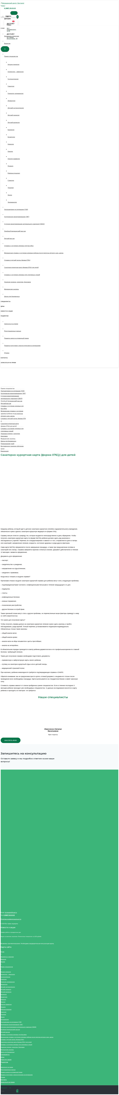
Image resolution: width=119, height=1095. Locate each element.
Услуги (3, 376)
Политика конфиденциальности (11, 919)
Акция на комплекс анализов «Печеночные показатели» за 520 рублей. (21, 936)
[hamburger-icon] (14, 13)
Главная (4, 371)
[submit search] (17, 17)
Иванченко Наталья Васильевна (53, 730)
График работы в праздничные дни (11, 932)
